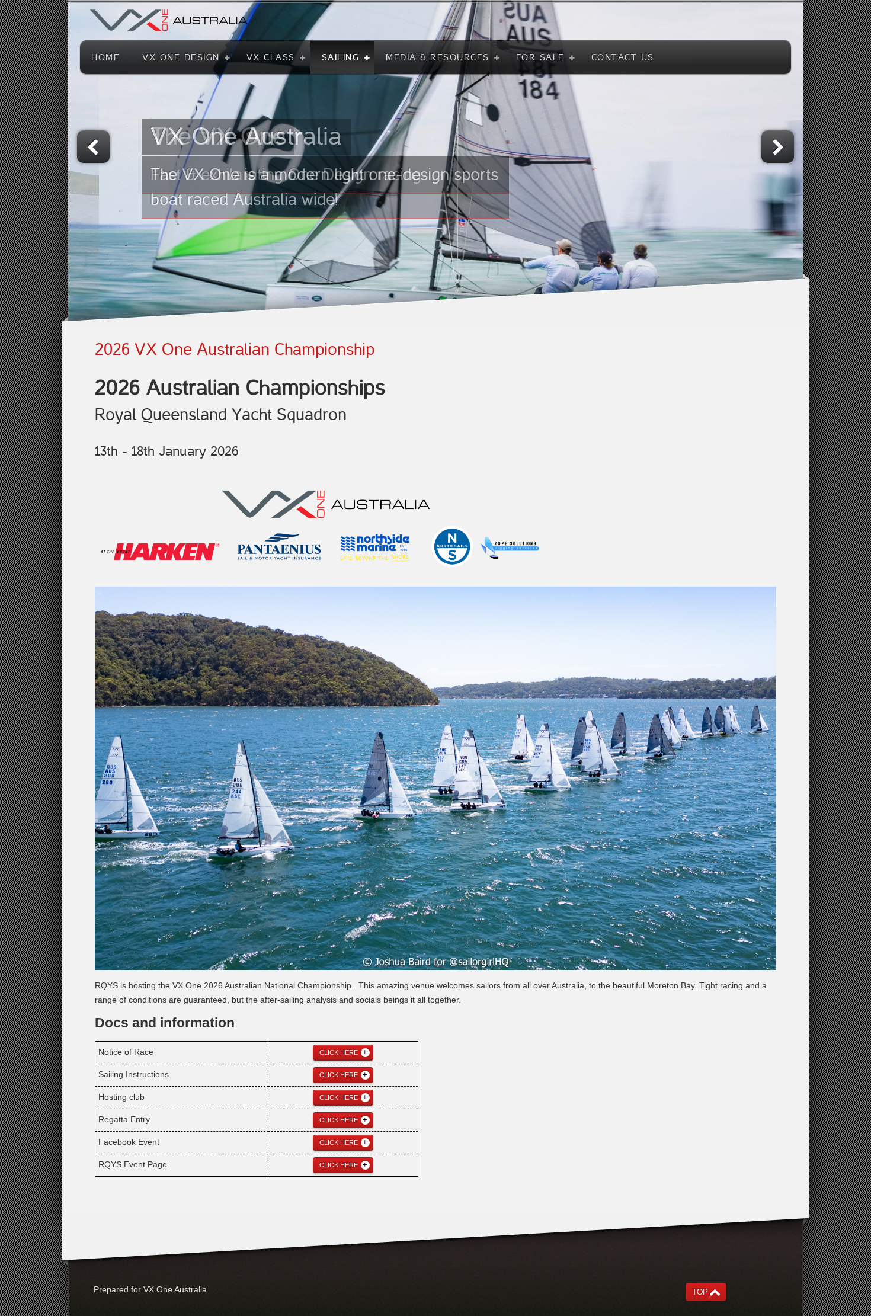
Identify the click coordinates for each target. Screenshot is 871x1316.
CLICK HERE (338, 1052)
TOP (700, 1292)
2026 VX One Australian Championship (234, 349)
